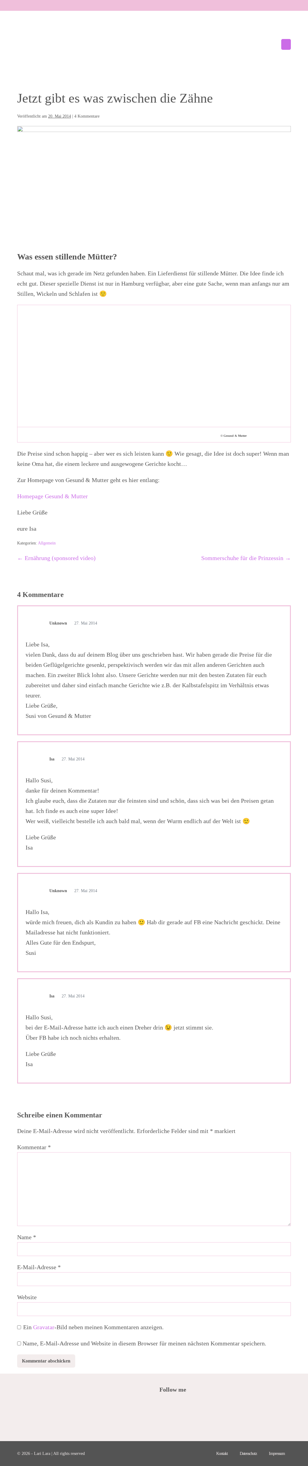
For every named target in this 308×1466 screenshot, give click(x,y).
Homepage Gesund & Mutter (52, 496)
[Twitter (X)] (171, 1406)
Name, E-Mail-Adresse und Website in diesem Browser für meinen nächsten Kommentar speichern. (144, 1343)
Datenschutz (248, 1453)
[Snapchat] (204, 1406)
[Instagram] (188, 1406)
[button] (272, 44)
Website (27, 1297)
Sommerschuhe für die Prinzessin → (246, 558)
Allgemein (47, 543)
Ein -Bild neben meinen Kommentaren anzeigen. (93, 1327)
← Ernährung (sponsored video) (56, 558)
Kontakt (222, 1453)
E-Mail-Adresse (39, 1267)
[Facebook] (163, 1406)
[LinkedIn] (196, 1406)
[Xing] (212, 1406)
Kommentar (34, 1147)
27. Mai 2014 (85, 623)
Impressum (277, 1453)
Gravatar (43, 1327)
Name (26, 1237)
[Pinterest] (179, 1406)
